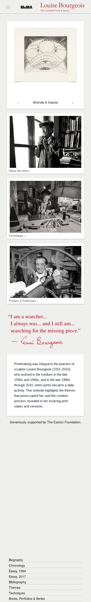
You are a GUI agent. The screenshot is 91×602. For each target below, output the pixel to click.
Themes (14, 587)
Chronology (17, 565)
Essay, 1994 (17, 571)
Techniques (17, 593)
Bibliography (17, 582)
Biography (16, 560)
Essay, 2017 (17, 576)
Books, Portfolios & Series (27, 598)
